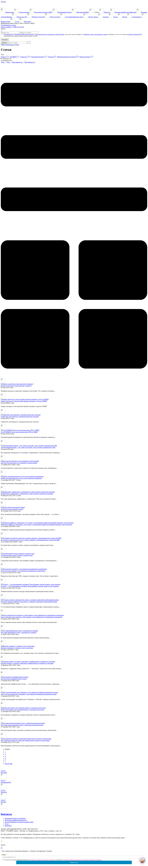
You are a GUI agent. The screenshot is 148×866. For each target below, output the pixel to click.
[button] (142, 860)
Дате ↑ (8, 62)
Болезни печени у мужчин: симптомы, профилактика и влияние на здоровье (27, 663)
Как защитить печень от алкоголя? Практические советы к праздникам (25, 740)
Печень (5, 57)
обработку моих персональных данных (95, 34)
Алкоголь (25, 57)
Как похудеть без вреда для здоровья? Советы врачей (19, 463)
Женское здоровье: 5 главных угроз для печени (17, 648)
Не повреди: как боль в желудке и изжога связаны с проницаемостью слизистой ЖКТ (30, 540)
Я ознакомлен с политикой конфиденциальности (18, 34)
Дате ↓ (3, 62)
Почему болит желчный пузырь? (12, 509)
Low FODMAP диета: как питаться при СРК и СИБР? (19, 432)
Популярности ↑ (30, 62)
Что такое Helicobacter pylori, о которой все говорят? (19, 632)
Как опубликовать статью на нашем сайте (19, 822)
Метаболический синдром (68, 57)
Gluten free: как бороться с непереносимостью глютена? (20, 416)
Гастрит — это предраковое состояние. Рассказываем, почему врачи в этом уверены (30, 586)
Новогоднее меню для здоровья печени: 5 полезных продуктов (22, 709)
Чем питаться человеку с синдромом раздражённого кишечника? (23, 571)
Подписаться (74, 862)
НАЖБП (14, 57)
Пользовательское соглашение (15, 818)
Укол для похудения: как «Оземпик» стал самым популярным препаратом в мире (28, 694)
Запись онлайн (6, 27)
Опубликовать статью (8, 25)
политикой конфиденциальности (72, 860)
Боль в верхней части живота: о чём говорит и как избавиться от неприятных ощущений (31, 617)
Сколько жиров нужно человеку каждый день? (17, 555)
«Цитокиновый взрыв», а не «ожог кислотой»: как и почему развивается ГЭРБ (28, 447)
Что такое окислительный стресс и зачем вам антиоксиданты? (22, 725)
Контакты (6, 814)
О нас (7, 824)
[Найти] (29, 42)
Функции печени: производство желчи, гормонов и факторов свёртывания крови (29, 602)
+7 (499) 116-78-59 (17, 27)
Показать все (7, 58)
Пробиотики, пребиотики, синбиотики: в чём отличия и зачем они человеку (27, 494)
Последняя (8, 763)
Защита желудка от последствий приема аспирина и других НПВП (24, 401)
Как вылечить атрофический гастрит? (14, 679)
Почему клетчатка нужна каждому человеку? (16, 386)
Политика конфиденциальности (16, 820)
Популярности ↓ (17, 62)
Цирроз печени (86, 57)
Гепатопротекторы (39, 57)
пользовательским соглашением (92, 860)
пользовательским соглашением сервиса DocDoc (49, 34)
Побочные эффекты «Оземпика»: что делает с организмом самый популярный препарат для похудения (36, 524)
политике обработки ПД (134, 34)
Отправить (5, 39)
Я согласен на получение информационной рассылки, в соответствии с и (52, 860)
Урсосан (52, 57)
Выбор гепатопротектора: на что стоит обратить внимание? (21, 478)
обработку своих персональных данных (42, 860)
